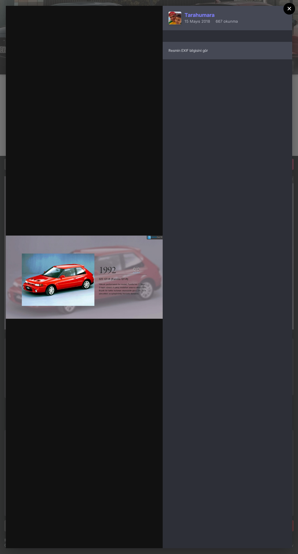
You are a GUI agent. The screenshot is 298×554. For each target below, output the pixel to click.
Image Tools (103, 537)
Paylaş (142, 537)
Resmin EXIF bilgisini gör (188, 50)
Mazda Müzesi (51, 35)
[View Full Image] (152, 16)
